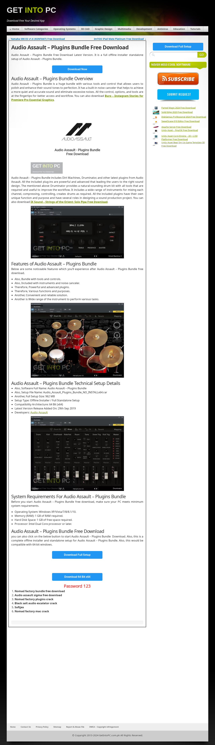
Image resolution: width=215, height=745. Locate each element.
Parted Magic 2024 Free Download (178, 107)
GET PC (31, 10)
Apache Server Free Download (176, 126)
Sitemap (57, 727)
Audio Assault (39, 412)
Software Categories (36, 29)
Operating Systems (64, 29)
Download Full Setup (77, 554)
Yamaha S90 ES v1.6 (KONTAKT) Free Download (38, 38)
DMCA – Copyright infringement (104, 727)
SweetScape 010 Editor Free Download (180, 121)
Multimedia (124, 29)
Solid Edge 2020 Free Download (177, 112)
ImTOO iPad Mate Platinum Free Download (119, 38)
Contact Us (26, 727)
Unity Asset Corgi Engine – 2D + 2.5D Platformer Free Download (179, 137)
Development (144, 29)
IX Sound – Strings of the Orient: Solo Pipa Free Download (69, 202)
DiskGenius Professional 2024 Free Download (183, 116)
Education (179, 29)
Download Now (77, 69)
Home (15, 29)
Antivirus (162, 29)
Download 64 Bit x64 (77, 576)
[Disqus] (77, 679)
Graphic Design (103, 29)
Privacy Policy (42, 727)
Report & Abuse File (75, 727)
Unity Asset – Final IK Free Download (179, 130)
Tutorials (195, 29)
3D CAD (85, 29)
